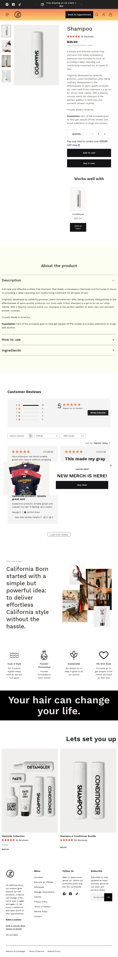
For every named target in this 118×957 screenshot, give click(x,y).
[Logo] (17, 14)
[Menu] (7, 14)
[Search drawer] (96, 14)
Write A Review (98, 413)
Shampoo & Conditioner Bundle (78, 836)
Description (11, 280)
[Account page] (103, 14)
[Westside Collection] (30, 791)
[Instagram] (7, 4)
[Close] (110, 465)
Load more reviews (59, 535)
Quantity (76, 134)
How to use (11, 340)
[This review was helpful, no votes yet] (45, 517)
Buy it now (89, 163)
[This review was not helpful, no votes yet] (50, 517)
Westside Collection (13, 836)
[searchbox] (18, 436)
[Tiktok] (20, 4)
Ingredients (11, 350)
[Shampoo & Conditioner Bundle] (88, 791)
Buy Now (82, 485)
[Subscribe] (108, 897)
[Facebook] (13, 4)
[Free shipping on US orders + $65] (59, 4)
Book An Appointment (79, 14)
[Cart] (110, 14)
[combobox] (47, 435)
